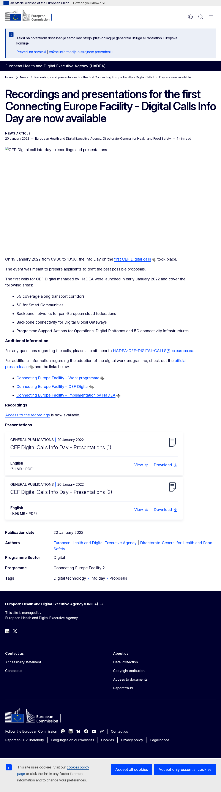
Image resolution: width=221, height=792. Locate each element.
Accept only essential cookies (185, 769)
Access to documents (130, 679)
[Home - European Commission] (31, 15)
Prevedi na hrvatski (31, 52)
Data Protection (125, 662)
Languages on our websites (72, 740)
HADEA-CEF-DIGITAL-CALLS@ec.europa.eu (153, 350)
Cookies (107, 740)
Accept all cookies (131, 769)
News (24, 77)
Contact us (13, 671)
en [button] (190, 17)
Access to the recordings (27, 415)
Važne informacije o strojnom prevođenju (80, 52)
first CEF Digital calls (132, 259)
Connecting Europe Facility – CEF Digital (52, 386)
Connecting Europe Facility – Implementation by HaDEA (65, 395)
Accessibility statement (23, 662)
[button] (141, 465)
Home (9, 77)
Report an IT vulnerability (24, 740)
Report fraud (123, 688)
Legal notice (159, 740)
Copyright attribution (129, 671)
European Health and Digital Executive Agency (95, 543)
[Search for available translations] (154, 260)
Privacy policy (132, 740)
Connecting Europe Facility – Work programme (57, 378)
